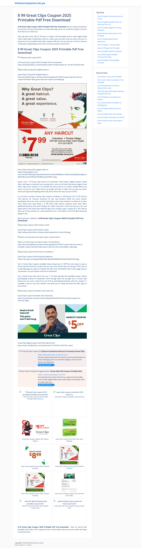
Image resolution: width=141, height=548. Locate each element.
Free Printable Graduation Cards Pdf (110, 117)
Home (17, 545)
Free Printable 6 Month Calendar (109, 51)
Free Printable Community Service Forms (110, 17)
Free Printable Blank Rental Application (107, 40)
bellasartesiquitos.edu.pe (30, 3)
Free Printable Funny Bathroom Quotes (109, 98)
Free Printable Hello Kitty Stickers (109, 114)
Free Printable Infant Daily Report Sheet (109, 121)
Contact (28, 545)
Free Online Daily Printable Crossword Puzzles (107, 55)
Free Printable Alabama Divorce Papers (109, 109)
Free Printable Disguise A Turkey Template (109, 29)
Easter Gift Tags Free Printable (108, 48)
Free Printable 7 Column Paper (108, 45)
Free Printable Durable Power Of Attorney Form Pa (109, 23)
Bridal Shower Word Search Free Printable (109, 34)
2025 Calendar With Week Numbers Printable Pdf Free (110, 92)
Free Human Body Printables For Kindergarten (109, 104)
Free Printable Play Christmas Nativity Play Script (108, 87)
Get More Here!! (45, 365)
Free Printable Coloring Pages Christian (108, 61)
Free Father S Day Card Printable (109, 77)
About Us (22, 545)
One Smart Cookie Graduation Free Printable (110, 81)
